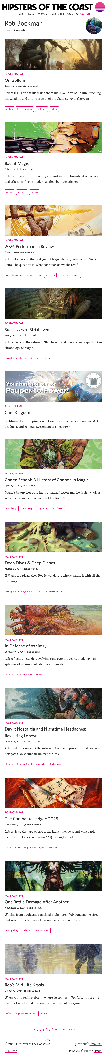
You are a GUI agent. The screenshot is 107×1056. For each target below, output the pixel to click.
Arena (30, 13)
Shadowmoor (55, 764)
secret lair (50, 275)
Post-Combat (14, 73)
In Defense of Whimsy (26, 645)
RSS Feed (11, 1051)
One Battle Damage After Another (37, 901)
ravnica (43, 1013)
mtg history (43, 508)
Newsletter (57, 13)
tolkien (54, 109)
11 (64, 1029)
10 (59, 1029)
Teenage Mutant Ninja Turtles (19, 591)
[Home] (53, 7)
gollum (9, 109)
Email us (96, 1044)
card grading (12, 930)
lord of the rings (24, 109)
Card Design (11, 508)
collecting (27, 930)
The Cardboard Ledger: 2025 (31, 818)
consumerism (42, 930)
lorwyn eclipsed (34, 275)
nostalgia (40, 764)
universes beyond (54, 591)
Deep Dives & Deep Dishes (30, 562)
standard (53, 847)
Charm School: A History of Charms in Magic (47, 479)
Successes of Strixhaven (27, 329)
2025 (8, 847)
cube (17, 847)
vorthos (34, 192)
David (98, 1051)
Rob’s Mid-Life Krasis (24, 984)
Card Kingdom (18, 412)
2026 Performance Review (29, 246)
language (22, 192)
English (9, 192)
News (20, 13)
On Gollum (15, 80)
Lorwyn (9, 674)
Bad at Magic (17, 163)
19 (70, 1029)
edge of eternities (14, 275)
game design (27, 508)
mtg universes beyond (34, 847)
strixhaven (35, 358)
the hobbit (41, 109)
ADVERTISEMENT (15, 406)
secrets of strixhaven (69, 275)
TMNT (39, 591)
